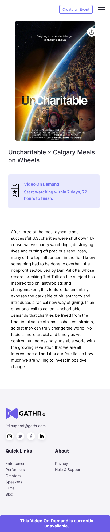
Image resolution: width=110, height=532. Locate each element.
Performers (15, 469)
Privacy (61, 463)
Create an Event (75, 9)
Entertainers (16, 463)
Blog (9, 494)
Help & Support (68, 469)
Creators (13, 475)
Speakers (14, 482)
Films (10, 488)
